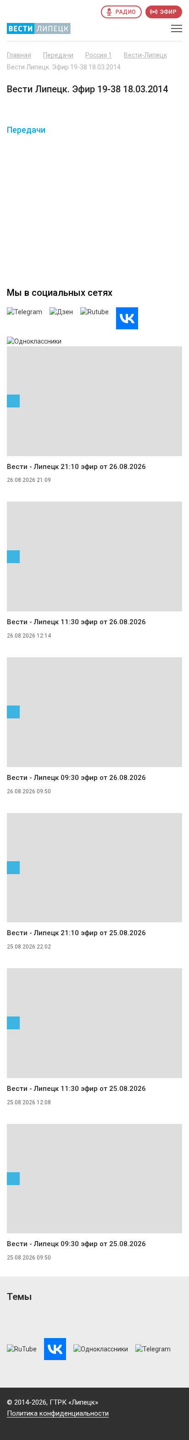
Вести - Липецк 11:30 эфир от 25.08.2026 (76, 1088)
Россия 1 (98, 55)
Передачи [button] (26, 130)
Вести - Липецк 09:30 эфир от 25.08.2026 (76, 1244)
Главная (19, 55)
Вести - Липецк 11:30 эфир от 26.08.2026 (76, 622)
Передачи (58, 55)
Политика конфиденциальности (58, 1413)
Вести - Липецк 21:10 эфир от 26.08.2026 (76, 467)
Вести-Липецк (145, 55)
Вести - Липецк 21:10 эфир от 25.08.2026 (76, 933)
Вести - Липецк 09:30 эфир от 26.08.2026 (76, 778)
